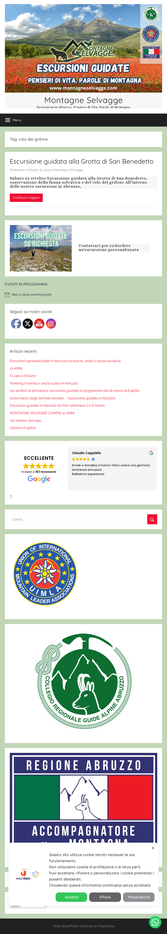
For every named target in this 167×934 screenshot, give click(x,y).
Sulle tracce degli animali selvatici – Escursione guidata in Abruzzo (62, 398)
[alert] (83, 294)
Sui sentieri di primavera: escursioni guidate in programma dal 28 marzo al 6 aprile (75, 391)
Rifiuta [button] (105, 897)
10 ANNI (16, 368)
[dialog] (83, 874)
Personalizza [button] (139, 897)
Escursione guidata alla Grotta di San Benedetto (82, 161)
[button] (155, 922)
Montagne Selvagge (83, 100)
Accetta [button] (71, 897)
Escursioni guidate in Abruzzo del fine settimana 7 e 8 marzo (57, 405)
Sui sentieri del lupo (25, 420)
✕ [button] (153, 848)
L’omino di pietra (23, 428)
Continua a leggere (26, 197)
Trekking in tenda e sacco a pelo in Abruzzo (44, 383)
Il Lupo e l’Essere (23, 376)
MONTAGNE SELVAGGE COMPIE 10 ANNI (42, 413)
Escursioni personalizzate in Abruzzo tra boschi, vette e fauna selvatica (65, 361)
